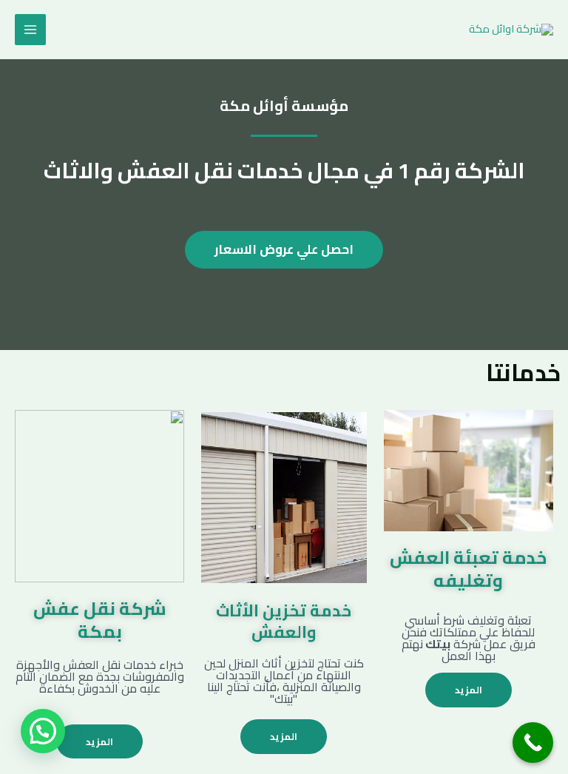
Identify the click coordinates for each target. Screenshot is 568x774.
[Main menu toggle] (30, 29)
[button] (43, 731)
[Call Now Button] (533, 742)
